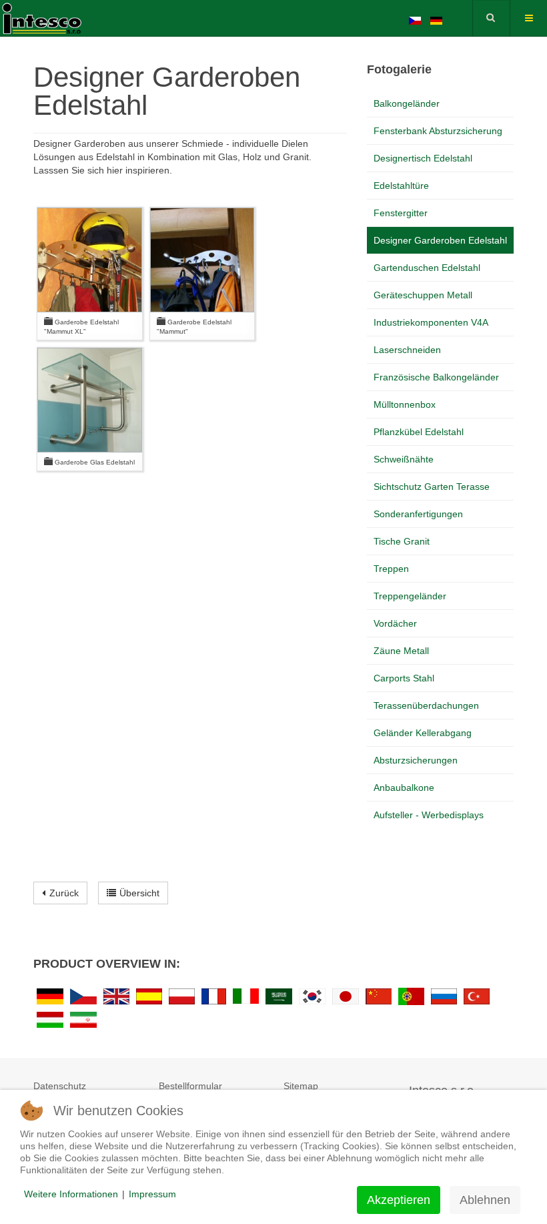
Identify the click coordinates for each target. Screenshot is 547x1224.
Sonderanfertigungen (418, 514)
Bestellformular (190, 1086)
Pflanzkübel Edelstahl (419, 431)
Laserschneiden (407, 349)
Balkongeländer (407, 103)
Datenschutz (59, 1086)
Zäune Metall (401, 650)
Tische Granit (402, 541)
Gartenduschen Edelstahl (427, 267)
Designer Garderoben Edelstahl (440, 240)
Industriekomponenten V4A (431, 322)
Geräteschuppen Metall (423, 295)
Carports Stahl (404, 678)
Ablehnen (485, 1200)
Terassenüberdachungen (426, 705)
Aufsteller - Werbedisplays (429, 815)
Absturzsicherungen (416, 760)
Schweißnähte (404, 459)
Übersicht (139, 893)
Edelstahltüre (401, 185)
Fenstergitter (401, 213)
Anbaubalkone (404, 787)
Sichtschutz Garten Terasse (432, 486)
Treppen (391, 568)
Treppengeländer (410, 596)
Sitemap (301, 1086)
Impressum (152, 1194)
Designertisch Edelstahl (423, 158)
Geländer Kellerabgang (423, 732)
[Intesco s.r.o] (53, 17)
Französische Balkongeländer (436, 377)
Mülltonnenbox (405, 404)
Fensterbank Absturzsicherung (438, 130)
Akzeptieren (398, 1200)
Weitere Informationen (71, 1194)
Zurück (64, 893)
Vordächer (395, 623)
